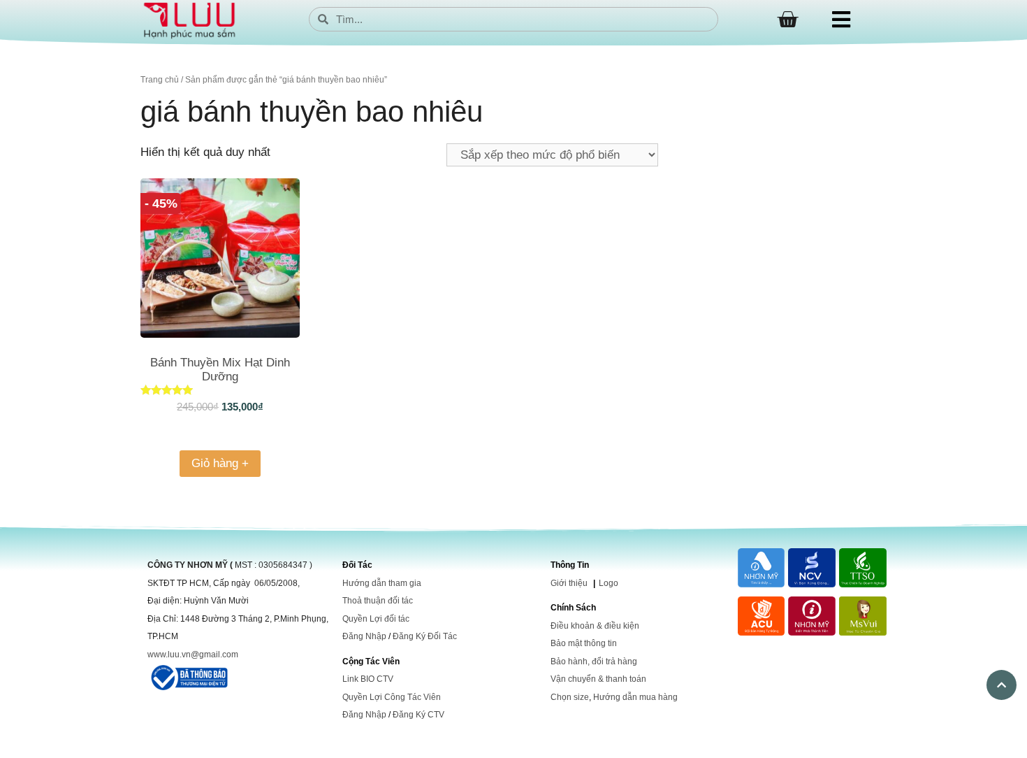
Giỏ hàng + (220, 463)
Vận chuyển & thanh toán (598, 679)
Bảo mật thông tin (584, 643)
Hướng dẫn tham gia (381, 583)
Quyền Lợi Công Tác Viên (391, 697)
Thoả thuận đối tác (377, 601)
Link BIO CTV (367, 679)
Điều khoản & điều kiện (595, 626)
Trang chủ (159, 80)
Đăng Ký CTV (418, 715)
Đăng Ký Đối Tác (425, 636)
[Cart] (787, 19)
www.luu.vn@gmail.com (192, 654)
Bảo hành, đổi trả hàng (594, 661)
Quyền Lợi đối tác (375, 619)
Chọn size (570, 697)
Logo (608, 583)
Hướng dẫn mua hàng (635, 697)
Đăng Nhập (364, 636)
